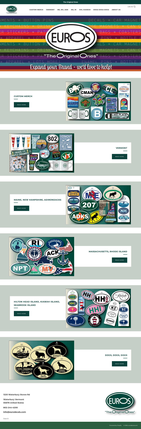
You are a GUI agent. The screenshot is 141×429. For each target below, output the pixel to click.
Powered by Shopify (115, 425)
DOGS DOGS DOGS (101, 10)
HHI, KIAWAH (85, 10)
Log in (130, 6)
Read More (21, 105)
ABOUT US (116, 10)
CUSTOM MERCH (36, 10)
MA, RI (73, 10)
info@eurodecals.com (14, 412)
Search (6, 419)
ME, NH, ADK (62, 10)
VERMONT (50, 10)
